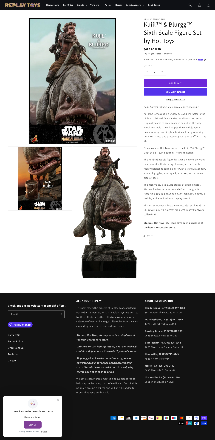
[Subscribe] (60, 314)
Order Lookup (16, 347)
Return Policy (15, 341)
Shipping (148, 53)
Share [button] (150, 235)
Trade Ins (13, 354)
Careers (12, 360)
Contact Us (14, 335)
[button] (81, 5)
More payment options (175, 99)
